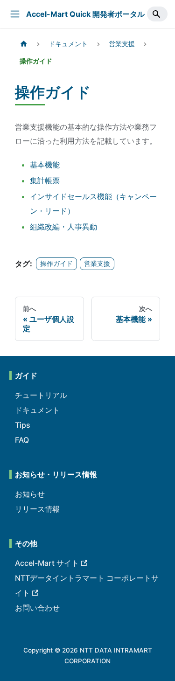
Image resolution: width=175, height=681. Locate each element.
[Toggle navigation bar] (14, 14)
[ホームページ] (24, 44)
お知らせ (30, 494)
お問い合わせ (37, 607)
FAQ (22, 440)
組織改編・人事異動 (63, 226)
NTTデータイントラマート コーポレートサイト (87, 585)
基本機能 (45, 164)
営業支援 (97, 264)
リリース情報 (37, 509)
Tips (22, 425)
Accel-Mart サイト (47, 563)
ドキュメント (37, 410)
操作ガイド (56, 264)
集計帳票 (45, 180)
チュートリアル (41, 395)
